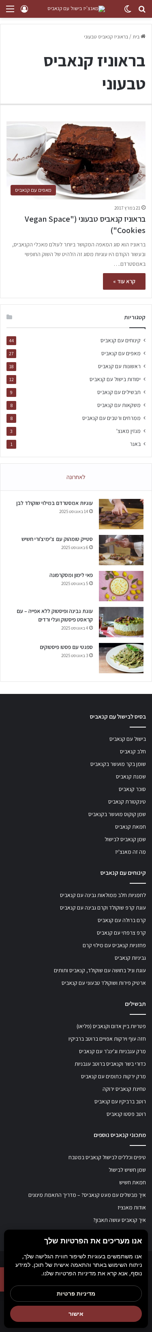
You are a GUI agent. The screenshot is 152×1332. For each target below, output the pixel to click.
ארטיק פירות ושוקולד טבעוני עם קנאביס (104, 982)
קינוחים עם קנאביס (121, 340)
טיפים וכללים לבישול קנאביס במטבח (107, 1157)
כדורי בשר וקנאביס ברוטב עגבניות (110, 1063)
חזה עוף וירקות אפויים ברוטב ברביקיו (107, 1038)
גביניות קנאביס (130, 957)
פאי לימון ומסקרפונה (71, 575)
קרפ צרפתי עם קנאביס (121, 932)
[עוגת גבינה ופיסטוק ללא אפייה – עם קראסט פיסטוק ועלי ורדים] (121, 622)
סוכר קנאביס (132, 789)
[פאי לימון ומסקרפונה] (121, 586)
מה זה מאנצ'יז (130, 851)
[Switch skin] (128, 12)
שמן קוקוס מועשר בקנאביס (117, 814)
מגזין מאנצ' (128, 431)
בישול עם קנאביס (127, 738)
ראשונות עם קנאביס (119, 366)
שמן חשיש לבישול (127, 1169)
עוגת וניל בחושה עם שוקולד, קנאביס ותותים (100, 970)
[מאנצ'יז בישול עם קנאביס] (76, 9)
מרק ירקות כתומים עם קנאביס (113, 1076)
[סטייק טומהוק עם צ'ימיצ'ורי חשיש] (121, 550)
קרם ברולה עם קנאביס (122, 920)
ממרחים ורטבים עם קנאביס (111, 418)
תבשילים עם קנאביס (119, 392)
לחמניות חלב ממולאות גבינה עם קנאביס (103, 895)
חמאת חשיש (132, 1182)
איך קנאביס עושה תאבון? (119, 1220)
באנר (135, 444)
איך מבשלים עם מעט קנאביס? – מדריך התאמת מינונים (87, 1194)
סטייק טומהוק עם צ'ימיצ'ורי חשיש (57, 539)
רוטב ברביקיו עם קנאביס (120, 1101)
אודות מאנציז (132, 1207)
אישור (76, 1313)
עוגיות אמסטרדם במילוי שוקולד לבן (54, 503)
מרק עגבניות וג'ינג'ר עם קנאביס (112, 1051)
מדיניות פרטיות (76, 1293)
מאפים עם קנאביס (121, 353)
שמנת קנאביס (131, 776)
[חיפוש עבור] (142, 12)
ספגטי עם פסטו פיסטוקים (66, 647)
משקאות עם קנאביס (119, 405)
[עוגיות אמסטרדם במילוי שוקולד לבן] (121, 514)
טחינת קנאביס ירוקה (124, 1088)
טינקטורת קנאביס (127, 801)
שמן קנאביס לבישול (125, 839)
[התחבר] (24, 12)
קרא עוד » (124, 281)
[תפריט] (10, 12)
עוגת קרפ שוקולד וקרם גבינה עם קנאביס (103, 907)
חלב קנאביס (133, 751)
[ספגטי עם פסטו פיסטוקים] (121, 658)
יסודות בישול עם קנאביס (115, 379)
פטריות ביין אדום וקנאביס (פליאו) (111, 1026)
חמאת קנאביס (130, 826)
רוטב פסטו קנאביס (126, 1114)
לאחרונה (76, 477)
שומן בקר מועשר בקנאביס (118, 764)
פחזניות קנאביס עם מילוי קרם (114, 945)
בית (137, 36)
